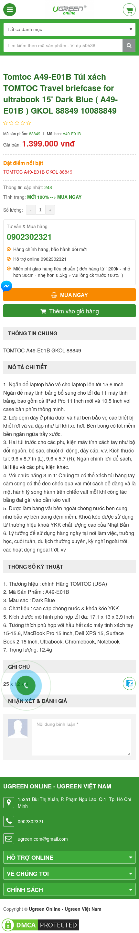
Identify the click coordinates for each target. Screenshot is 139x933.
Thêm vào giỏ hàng (74, 311)
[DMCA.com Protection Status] (40, 924)
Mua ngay (74, 295)
